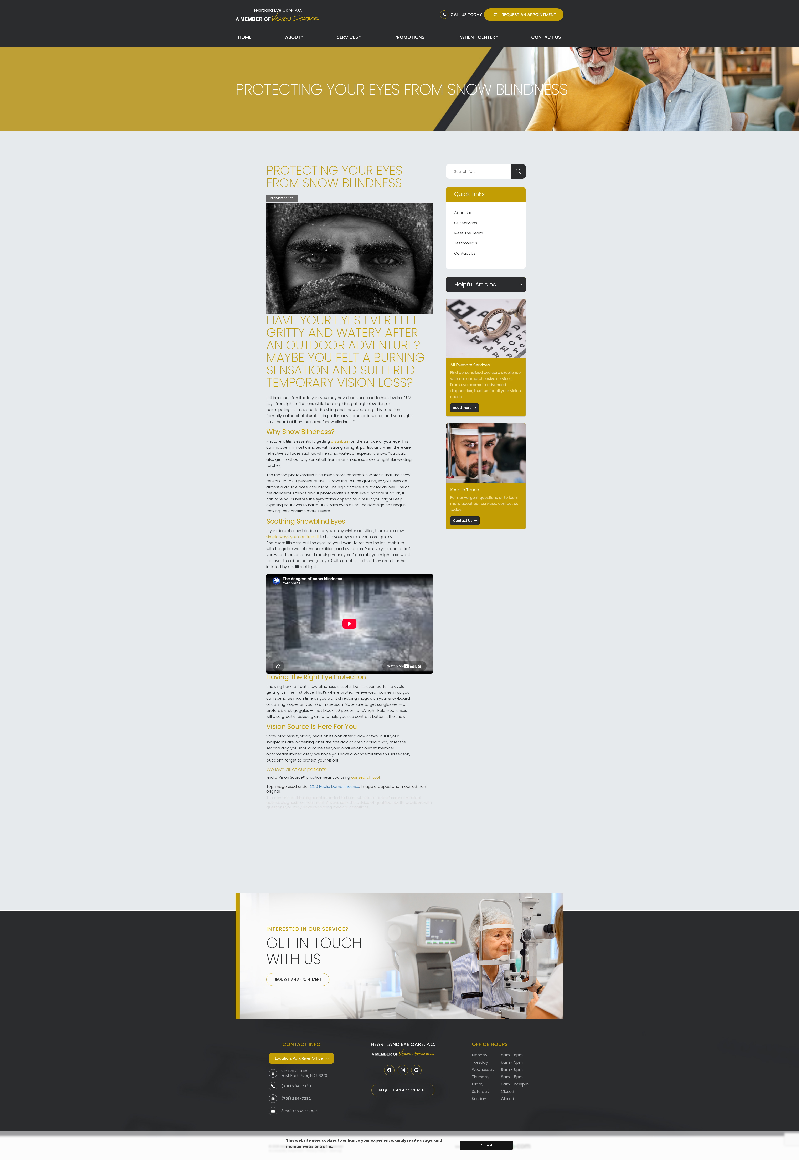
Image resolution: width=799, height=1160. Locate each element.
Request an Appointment (298, 979)
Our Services (465, 222)
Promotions (409, 37)
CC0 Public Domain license (334, 786)
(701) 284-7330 (296, 1086)
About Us (462, 212)
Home (245, 37)
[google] (416, 1070)
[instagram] (403, 1070)
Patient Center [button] (476, 37)
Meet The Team (468, 233)
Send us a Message (299, 1111)
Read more (462, 407)
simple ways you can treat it (292, 536)
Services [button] (347, 37)
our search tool (365, 777)
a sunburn (340, 441)
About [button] (293, 37)
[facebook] (389, 1070)
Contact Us (546, 37)
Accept (486, 1145)
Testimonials (465, 243)
